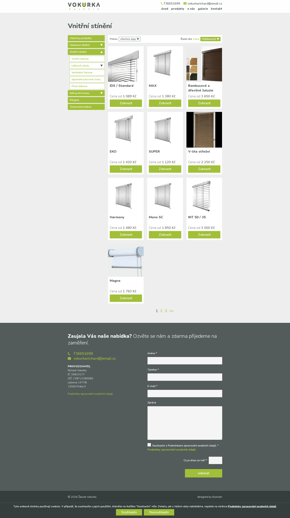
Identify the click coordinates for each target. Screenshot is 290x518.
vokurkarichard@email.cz (205, 4)
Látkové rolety (80, 66)
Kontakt (216, 9)
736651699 (171, 4)
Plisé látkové (79, 86)
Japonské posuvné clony (86, 79)
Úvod (164, 9)
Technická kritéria (80, 107)
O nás (191, 9)
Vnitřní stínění (78, 52)
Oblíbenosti (209, 39)
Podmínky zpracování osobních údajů (90, 394)
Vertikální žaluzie (81, 72)
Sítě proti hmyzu (79, 93)
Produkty (177, 9)
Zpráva (152, 402)
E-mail (152, 386)
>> (171, 311)
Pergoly (74, 100)
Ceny (196, 39)
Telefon (153, 370)
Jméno (152, 353)
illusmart (217, 497)
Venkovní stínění (80, 45)
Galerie (203, 9)
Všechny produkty (81, 38)
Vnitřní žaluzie (80, 59)
